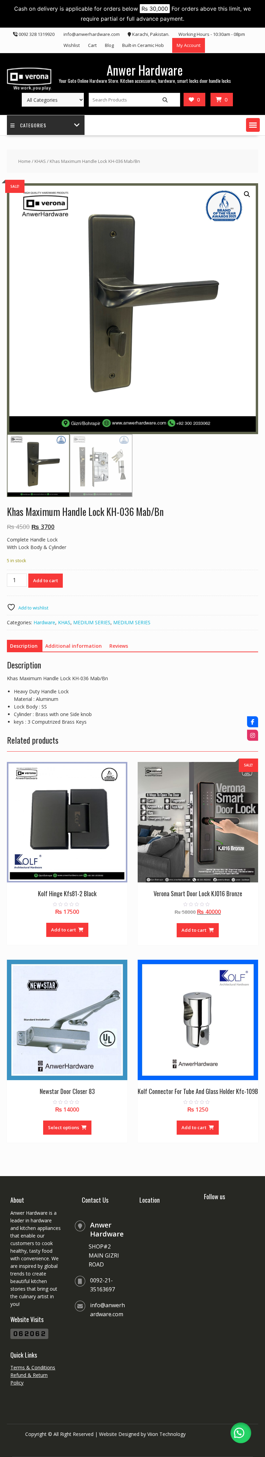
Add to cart (45, 580)
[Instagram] (252, 735)
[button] (253, 125)
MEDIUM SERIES (91, 622)
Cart (92, 45)
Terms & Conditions (32, 1367)
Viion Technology (166, 1434)
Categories (33, 125)
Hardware (44, 622)
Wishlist (71, 45)
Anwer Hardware (145, 69)
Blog (109, 45)
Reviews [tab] (118, 646)
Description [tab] (24, 646)
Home (24, 161)
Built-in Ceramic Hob (143, 45)
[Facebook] (252, 721)
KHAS (40, 161)
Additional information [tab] (73, 646)
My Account (188, 45)
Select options (63, 1127)
